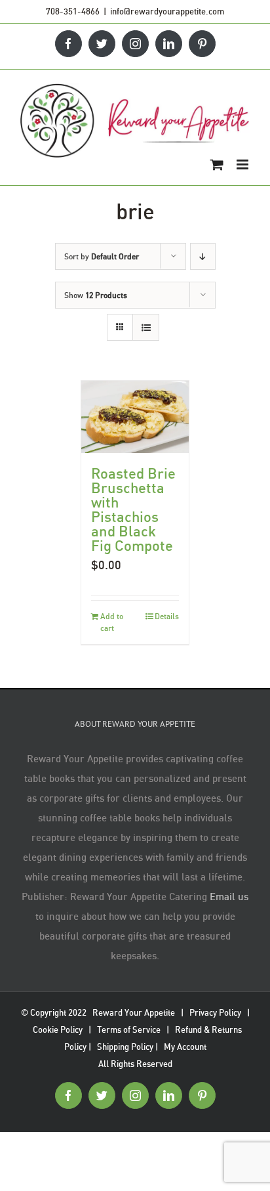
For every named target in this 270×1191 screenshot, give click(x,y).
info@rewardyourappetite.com (167, 11)
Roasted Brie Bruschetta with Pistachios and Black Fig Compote (133, 509)
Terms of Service (129, 1029)
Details (167, 616)
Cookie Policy (58, 1029)
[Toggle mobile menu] (243, 164)
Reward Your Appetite (133, 1012)
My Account (185, 1046)
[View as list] (146, 327)
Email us (229, 896)
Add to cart (111, 622)
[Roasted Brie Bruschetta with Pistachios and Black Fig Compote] (135, 416)
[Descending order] (203, 256)
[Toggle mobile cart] (216, 164)
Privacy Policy (215, 1012)
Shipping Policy (125, 1046)
